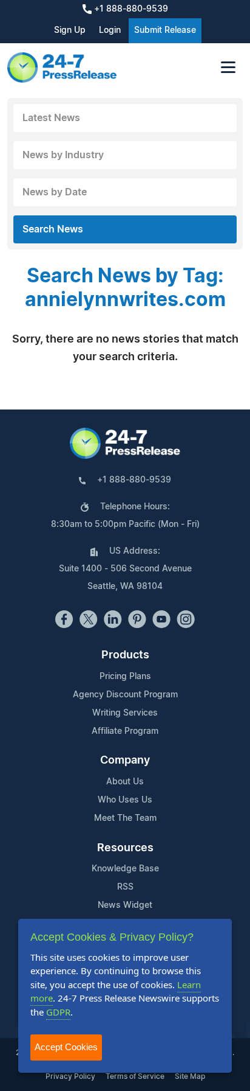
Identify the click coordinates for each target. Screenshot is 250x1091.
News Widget (125, 905)
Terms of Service (135, 1076)
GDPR (58, 1012)
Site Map (190, 1076)
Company (125, 760)
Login (110, 30)
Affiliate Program (125, 731)
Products (125, 655)
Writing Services (125, 713)
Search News (52, 229)
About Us (125, 782)
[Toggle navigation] (228, 67)
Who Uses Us (125, 800)
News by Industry (63, 155)
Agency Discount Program (125, 695)
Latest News (51, 118)
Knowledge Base (125, 869)
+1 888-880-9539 (130, 9)
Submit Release (165, 30)
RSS (125, 887)
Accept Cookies (66, 1047)
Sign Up (70, 30)
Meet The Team (125, 818)
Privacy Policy (70, 1076)
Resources (125, 848)
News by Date (54, 192)
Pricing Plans (125, 676)
